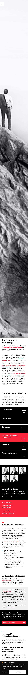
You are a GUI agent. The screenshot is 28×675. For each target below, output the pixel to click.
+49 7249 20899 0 (7, 505)
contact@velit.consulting (8, 510)
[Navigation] (2, 4)
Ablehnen (4, 672)
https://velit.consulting (8, 513)
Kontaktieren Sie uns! (9, 622)
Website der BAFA (11, 607)
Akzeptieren (18, 672)
